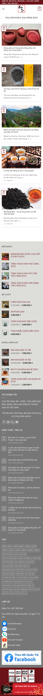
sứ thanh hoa (7, 581)
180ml (37, 550)
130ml (11, 550)
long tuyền (30, 562)
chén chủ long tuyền (9, 558)
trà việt (16, 589)
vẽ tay (37, 589)
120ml (5, 550)
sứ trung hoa (18, 581)
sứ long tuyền (21, 577)
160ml (30, 550)
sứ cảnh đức (29, 574)
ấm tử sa (23, 593)
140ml (17, 550)
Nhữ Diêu (20, 570)
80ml (4, 546)
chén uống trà (19, 562)
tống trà (24, 589)
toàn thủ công (7, 589)
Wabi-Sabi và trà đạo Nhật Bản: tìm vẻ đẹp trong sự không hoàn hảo (24, 479)
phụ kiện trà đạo (8, 574)
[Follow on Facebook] (4, 422)
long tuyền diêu (8, 566)
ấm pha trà (14, 593)
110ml (34, 546)
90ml (9, 546)
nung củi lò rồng (31, 570)
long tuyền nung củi (22, 566)
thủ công (17, 585)
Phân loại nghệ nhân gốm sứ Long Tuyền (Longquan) (22, 499)
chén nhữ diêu (7, 562)
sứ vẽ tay (28, 581)
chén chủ (23, 554)
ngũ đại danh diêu (9, 570)
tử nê (30, 589)
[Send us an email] (8, 422)
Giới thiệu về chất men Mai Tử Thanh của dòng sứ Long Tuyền (24, 469)
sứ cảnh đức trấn (9, 577)
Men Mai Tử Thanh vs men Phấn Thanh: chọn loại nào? (22, 439)
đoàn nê (5, 593)
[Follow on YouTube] (17, 422)
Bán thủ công (7, 554)
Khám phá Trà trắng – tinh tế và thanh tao (24, 489)
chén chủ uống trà (25, 558)
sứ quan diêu (33, 577)
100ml (28, 546)
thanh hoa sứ (7, 585)
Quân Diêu (19, 574)
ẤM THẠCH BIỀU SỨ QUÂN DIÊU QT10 (27, 686)
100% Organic (19, 546)
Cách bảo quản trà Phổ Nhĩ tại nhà (22, 460)
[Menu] (3, 9)
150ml (24, 550)
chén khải (36, 558)
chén (15, 554)
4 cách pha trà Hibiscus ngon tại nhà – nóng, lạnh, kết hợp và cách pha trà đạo (24, 450)
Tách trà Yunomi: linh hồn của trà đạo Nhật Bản (24, 519)
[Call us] (13, 422)
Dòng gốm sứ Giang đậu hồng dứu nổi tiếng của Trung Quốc (24, 529)
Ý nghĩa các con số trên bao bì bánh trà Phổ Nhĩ (24, 509)
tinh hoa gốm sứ (28, 585)
